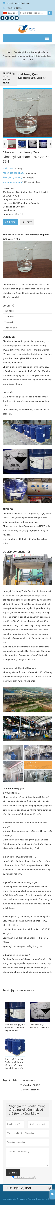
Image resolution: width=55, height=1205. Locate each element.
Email (10, 221)
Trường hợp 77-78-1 (30, 1085)
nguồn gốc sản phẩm (13, 173)
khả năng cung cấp (12, 182)
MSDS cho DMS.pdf (22, 990)
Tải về (27, 222)
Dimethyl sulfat (38, 52)
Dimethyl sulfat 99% (30, 1089)
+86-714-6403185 (14, 8)
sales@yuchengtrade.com (18, 3)
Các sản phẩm (21, 52)
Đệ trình (13, 1172)
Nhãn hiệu (8, 168)
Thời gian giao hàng (13, 177)
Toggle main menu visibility (47, 38)
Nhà (8, 52)
